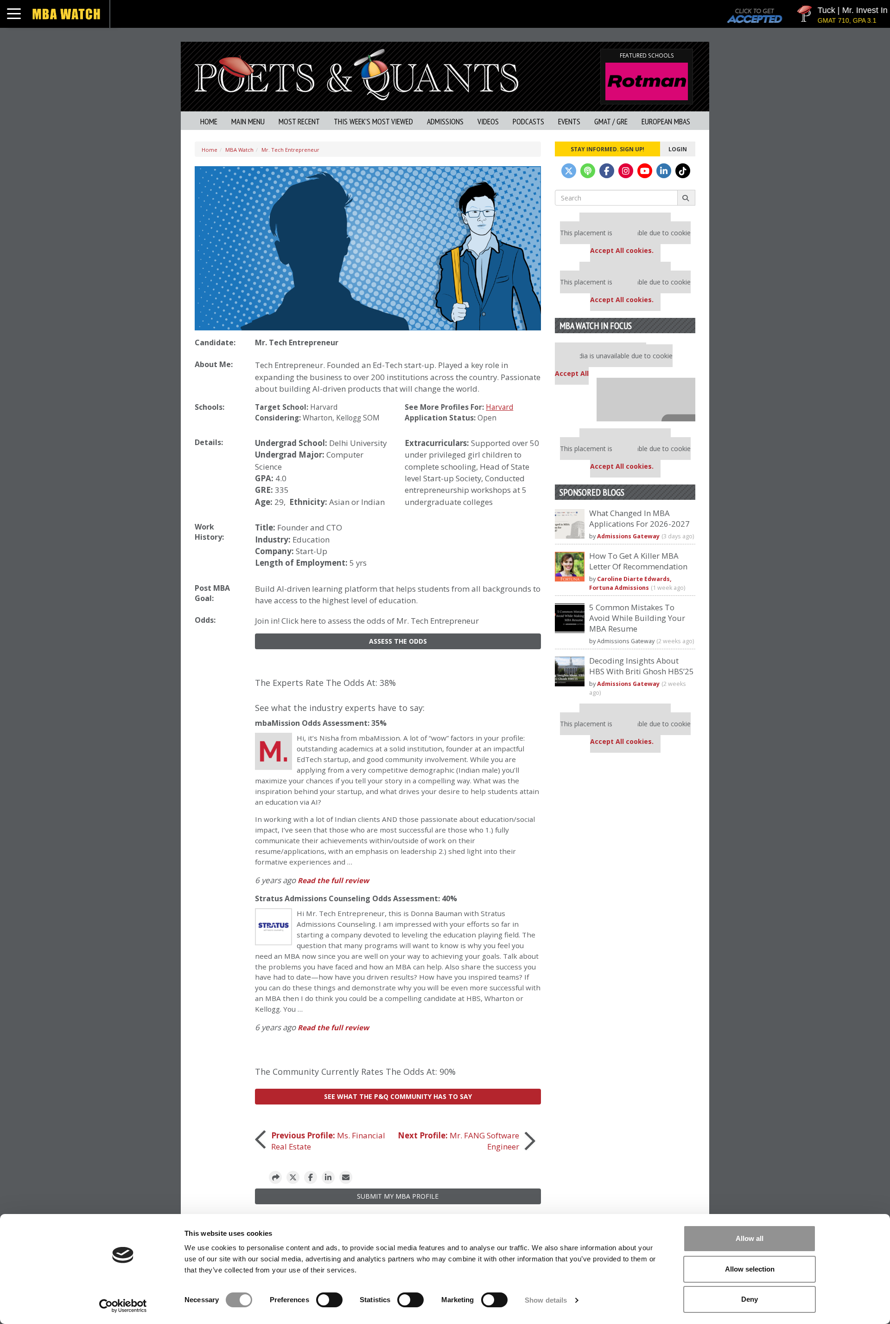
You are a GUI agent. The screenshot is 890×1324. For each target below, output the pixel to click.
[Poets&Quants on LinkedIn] (663, 170)
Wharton (317, 418)
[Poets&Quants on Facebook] (606, 170)
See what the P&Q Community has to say (398, 1096)
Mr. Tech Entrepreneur (290, 149)
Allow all (749, 1238)
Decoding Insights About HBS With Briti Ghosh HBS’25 (641, 666)
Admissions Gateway (628, 536)
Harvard (323, 407)
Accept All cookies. (622, 250)
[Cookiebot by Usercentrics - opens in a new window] (123, 1306)
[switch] (329, 1299)
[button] (275, 1177)
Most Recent (299, 121)
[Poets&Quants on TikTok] (682, 170)
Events (569, 121)
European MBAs (666, 121)
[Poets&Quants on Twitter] (568, 170)
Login (677, 149)
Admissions (445, 121)
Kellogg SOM (358, 418)
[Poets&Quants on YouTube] (644, 170)
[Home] (356, 73)
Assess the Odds (398, 641)
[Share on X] (292, 1177)
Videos (488, 121)
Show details (546, 1300)
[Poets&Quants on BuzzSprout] (587, 170)
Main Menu (248, 121)
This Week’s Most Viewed (373, 121)
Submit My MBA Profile (398, 1196)
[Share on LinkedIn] (328, 1177)
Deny (749, 1299)
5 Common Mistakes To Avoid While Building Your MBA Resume (637, 618)
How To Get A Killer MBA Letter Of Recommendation (638, 561)
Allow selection (750, 1269)
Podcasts (528, 121)
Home (208, 121)
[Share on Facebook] (310, 1177)
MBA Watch (239, 149)
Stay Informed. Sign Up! (607, 149)
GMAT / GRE (611, 121)
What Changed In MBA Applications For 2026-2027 (639, 518)
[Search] (686, 198)
